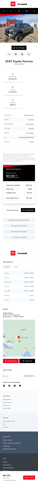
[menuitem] (19, 402)
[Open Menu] (34, 11)
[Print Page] (28, 54)
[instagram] (14, 386)
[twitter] (3, 386)
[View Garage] (26, 11)
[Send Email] (9, 54)
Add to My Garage (12, 210)
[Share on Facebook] (22, 54)
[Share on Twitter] (15, 54)
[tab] (7, 267)
